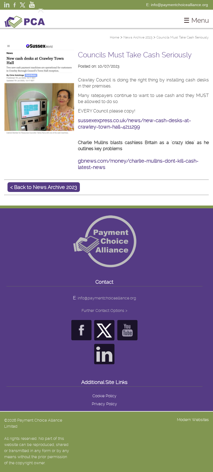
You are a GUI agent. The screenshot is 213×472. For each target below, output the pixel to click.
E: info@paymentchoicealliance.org (177, 4)
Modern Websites (193, 419)
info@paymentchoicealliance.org (107, 298)
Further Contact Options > (104, 310)
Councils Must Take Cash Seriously (182, 37)
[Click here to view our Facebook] (81, 337)
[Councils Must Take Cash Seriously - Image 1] (39, 132)
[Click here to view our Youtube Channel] (127, 337)
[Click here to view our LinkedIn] (104, 361)
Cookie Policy (104, 396)
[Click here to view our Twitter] (104, 337)
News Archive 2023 (137, 37)
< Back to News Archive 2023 (43, 187)
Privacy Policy (104, 404)
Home (114, 37)
